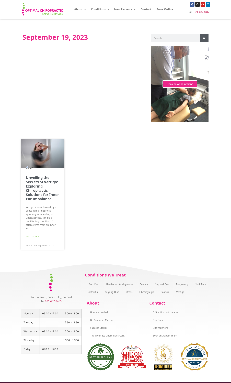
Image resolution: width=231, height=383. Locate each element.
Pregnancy (182, 284)
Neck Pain (200, 284)
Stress (129, 292)
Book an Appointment (180, 84)
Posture (165, 292)
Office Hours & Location (166, 312)
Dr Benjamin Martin (101, 320)
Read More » (32, 236)
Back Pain (93, 284)
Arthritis (93, 292)
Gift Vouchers (160, 327)
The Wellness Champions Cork (107, 335)
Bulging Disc (112, 292)
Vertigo (180, 292)
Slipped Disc (162, 284)
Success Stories (99, 327)
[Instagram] (197, 4)
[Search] (204, 38)
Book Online (164, 9)
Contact (146, 9)
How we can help (99, 312)
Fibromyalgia (146, 292)
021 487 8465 (202, 12)
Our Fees (158, 320)
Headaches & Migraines (119, 284)
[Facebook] (192, 4)
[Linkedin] (208, 4)
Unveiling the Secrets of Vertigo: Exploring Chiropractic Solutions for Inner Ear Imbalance (42, 188)
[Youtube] (203, 4)
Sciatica (144, 284)
